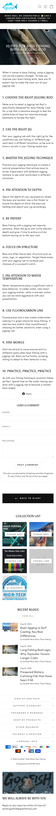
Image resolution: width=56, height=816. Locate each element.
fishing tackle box (37, 146)
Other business (27, 727)
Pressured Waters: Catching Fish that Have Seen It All (36, 676)
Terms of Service (34, 476)
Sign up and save (27, 698)
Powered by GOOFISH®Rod (28, 764)
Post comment (28, 465)
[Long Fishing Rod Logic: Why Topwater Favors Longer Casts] (10, 649)
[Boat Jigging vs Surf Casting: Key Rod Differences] (10, 627)
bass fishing (29, 72)
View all (28, 616)
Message (8, 441)
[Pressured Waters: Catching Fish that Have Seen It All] (10, 671)
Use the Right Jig (19, 129)
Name (6, 412)
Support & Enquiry (27, 705)
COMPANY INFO (27, 741)
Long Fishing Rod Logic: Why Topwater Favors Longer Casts (35, 654)
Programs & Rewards (27, 713)
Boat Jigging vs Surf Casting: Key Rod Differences (33, 632)
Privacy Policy (14, 476)
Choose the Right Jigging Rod (29, 97)
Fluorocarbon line (12, 317)
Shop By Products (27, 720)
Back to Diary (30, 498)
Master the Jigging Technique (29, 158)
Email (6, 426)
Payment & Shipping (27, 734)
